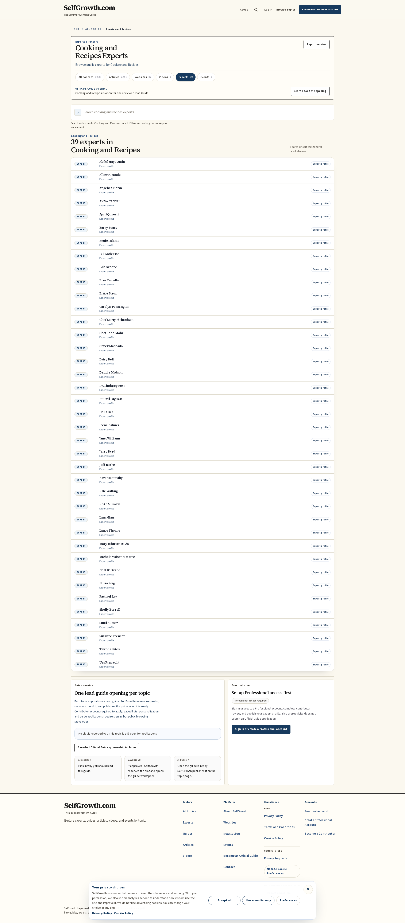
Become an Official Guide (240, 856)
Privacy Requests (276, 858)
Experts (188, 822)
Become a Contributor (320, 834)
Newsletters (231, 834)
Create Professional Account (318, 822)
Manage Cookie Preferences (277, 871)
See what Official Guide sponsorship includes (107, 747)
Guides (188, 834)
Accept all (224, 900)
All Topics (93, 29)
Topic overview (316, 44)
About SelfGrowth (235, 811)
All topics (189, 811)
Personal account (317, 811)
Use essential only (258, 900)
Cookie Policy (273, 838)
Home (76, 29)
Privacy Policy (273, 816)
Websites (229, 822)
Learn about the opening (310, 91)
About (244, 10)
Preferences (288, 900)
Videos (187, 856)
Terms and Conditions (279, 827)
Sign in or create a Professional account (261, 729)
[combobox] (207, 112)
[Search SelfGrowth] (256, 9)
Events (228, 845)
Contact (229, 867)
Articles (188, 845)
